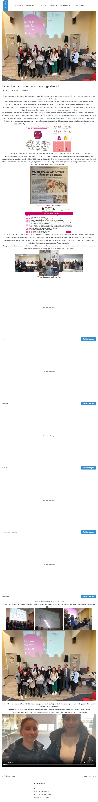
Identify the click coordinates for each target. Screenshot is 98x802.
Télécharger (88, 339)
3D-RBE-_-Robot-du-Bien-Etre (10, 532)
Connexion (38, 789)
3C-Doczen (5, 467)
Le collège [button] (17, 5)
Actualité (6, 90)
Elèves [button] (42, 5)
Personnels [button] (30, 5)
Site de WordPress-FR (42, 797)
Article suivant (90, 776)
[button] (5, 5)
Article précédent (9, 776)
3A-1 (3, 339)
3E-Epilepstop (6, 596)
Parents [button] (52, 5)
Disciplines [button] (64, 5)
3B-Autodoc (5, 403)
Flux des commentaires (42, 794)
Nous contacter (78, 5)
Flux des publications (41, 792)
